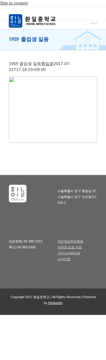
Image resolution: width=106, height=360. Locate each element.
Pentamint (55, 303)
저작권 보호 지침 (69, 247)
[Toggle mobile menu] (93, 19)
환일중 (47, 63)
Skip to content (14, 3)
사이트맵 (63, 259)
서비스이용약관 (68, 253)
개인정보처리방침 (70, 241)
